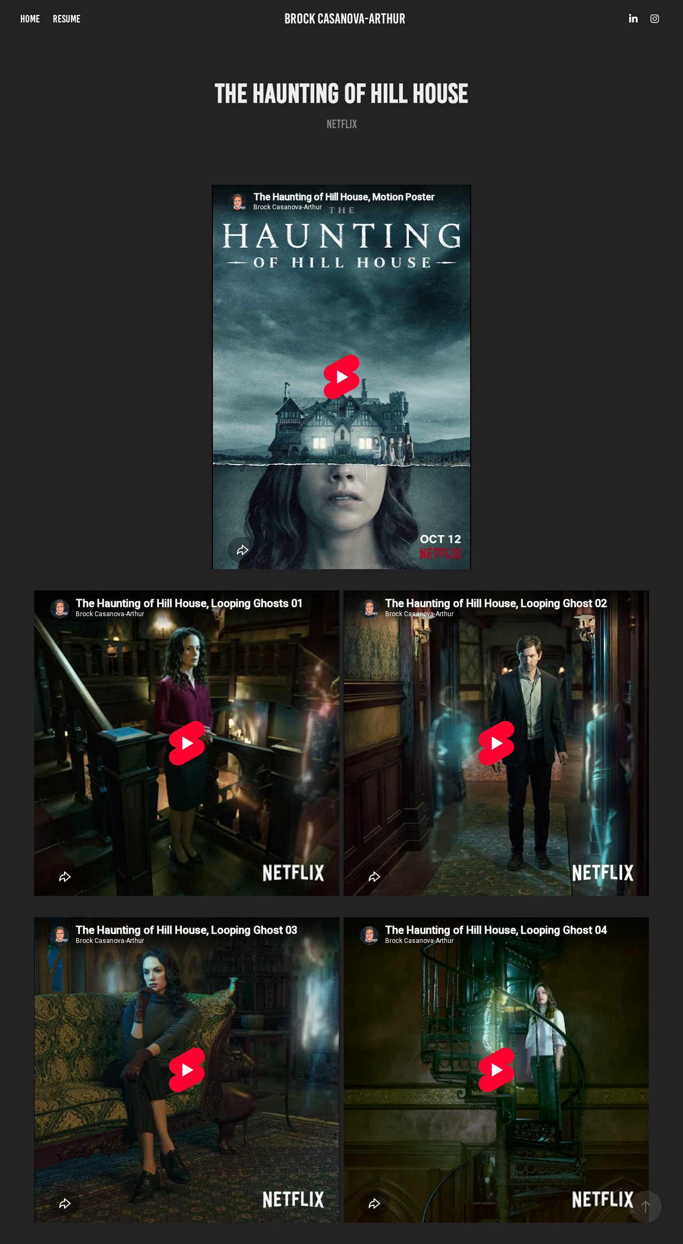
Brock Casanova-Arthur (345, 19)
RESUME (67, 19)
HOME (30, 19)
